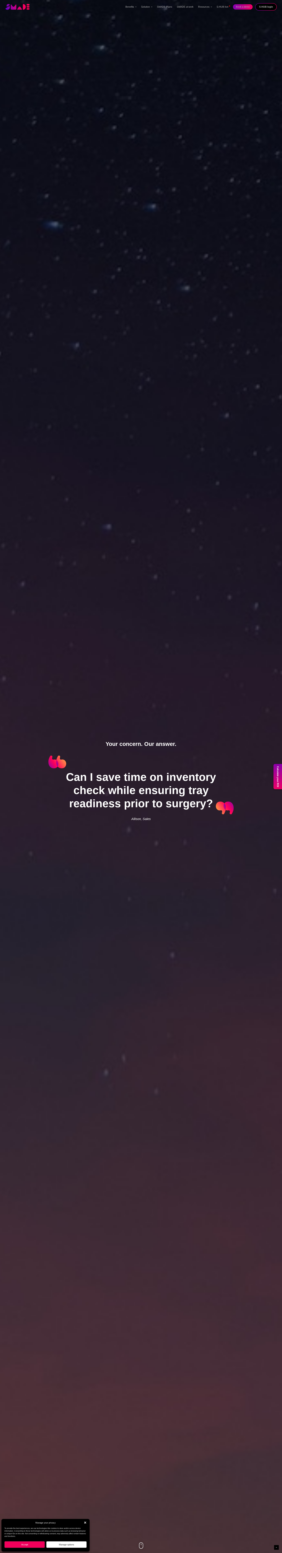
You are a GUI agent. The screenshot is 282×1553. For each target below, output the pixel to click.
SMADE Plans (164, 7)
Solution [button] (145, 7)
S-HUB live (223, 6)
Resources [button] (203, 7)
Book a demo (243, 7)
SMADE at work (185, 7)
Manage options (66, 1544)
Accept (24, 1544)
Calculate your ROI (278, 776)
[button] (85, 1522)
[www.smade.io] (17, 7)
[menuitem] (132, 7)
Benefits (129, 7)
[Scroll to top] (276, 1547)
